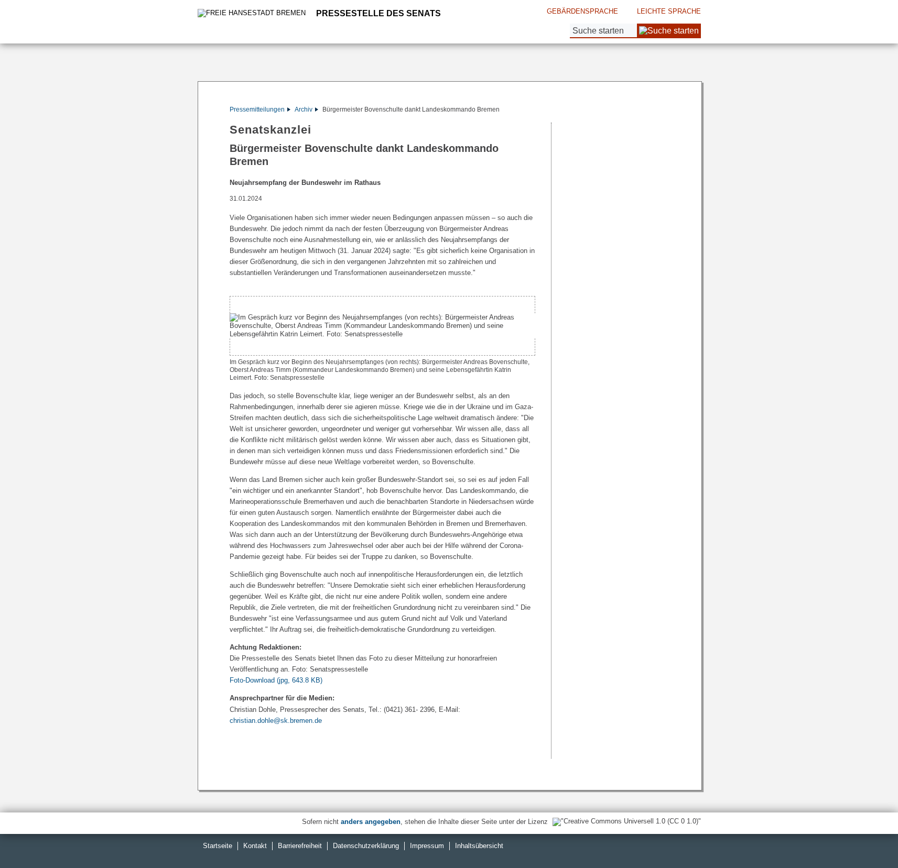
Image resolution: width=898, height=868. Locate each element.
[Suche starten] (669, 31)
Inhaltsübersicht (479, 846)
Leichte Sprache (669, 11)
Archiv (303, 109)
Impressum (427, 846)
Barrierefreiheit (300, 846)
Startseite (217, 846)
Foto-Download (276, 680)
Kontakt (255, 846)
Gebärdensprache (582, 11)
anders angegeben (371, 822)
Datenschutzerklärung (366, 846)
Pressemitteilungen (257, 109)
